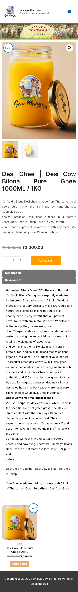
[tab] (39, 273)
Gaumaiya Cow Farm (30, 10)
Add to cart (46, 260)
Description (13, 272)
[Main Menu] (69, 12)
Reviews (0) (13, 280)
